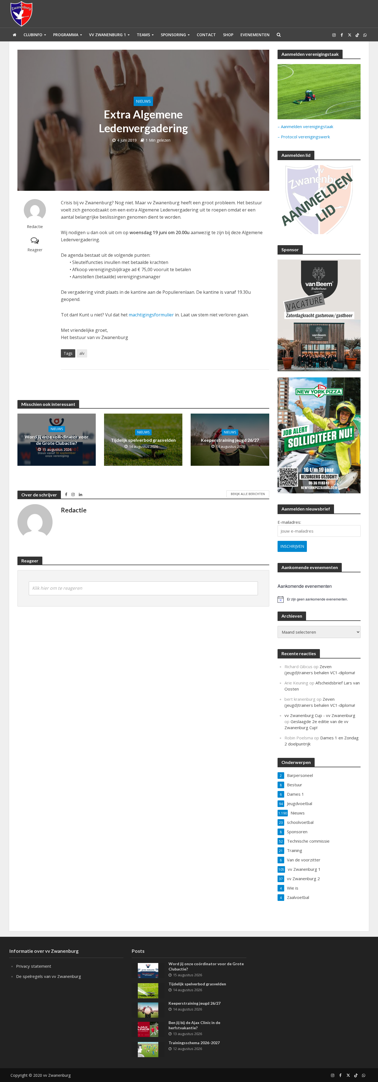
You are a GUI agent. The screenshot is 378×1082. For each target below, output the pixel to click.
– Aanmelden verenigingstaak (305, 126)
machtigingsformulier (151, 315)
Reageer (34, 249)
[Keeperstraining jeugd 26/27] (148, 1009)
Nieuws (143, 101)
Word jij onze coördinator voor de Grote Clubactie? (57, 440)
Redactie (35, 226)
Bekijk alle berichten (248, 494)
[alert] (319, 599)
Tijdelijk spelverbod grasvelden (143, 440)
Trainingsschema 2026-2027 (194, 1042)
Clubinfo (33, 34)
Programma (65, 34)
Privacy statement (33, 966)
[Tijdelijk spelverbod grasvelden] (148, 990)
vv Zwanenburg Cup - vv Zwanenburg (319, 715)
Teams (143, 34)
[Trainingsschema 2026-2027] (148, 1049)
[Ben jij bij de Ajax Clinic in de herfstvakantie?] (148, 1028)
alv (81, 353)
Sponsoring (173, 34)
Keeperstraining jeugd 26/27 (230, 440)
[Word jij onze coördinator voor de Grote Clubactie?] (148, 970)
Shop (228, 34)
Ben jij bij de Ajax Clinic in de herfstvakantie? (194, 1025)
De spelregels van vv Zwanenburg (48, 976)
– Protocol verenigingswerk (304, 136)
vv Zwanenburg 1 (107, 34)
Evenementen (255, 34)
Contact (206, 34)
